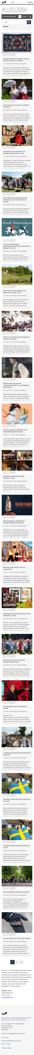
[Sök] (29, 22)
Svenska (4, 1048)
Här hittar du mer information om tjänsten (14, 1020)
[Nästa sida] (17, 962)
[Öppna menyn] (13, 2)
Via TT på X (5, 1037)
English (9, 1048)
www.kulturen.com (7, 997)
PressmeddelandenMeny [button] (15, 16)
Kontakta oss (21, 1033)
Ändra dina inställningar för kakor (11, 1041)
